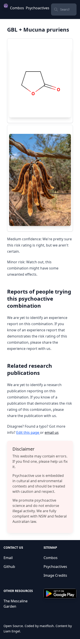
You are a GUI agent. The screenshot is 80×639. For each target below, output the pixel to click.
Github (9, 566)
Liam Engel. (12, 631)
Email (8, 557)
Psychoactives (37, 8)
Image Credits (55, 575)
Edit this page (28, 432)
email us (52, 432)
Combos (17, 8)
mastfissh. (47, 626)
